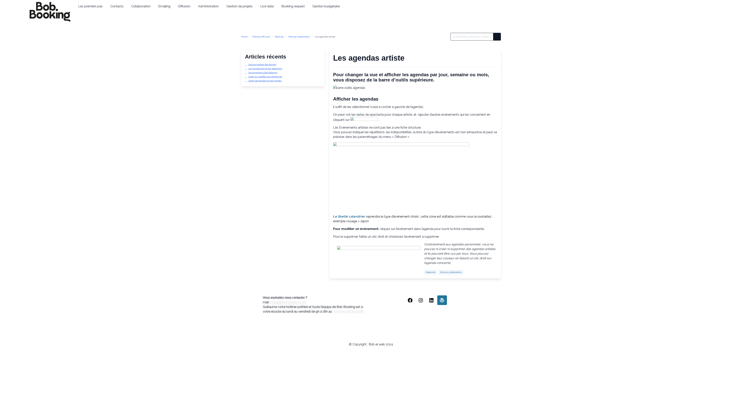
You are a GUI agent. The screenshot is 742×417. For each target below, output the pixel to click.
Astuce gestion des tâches (262, 64)
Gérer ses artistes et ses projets (265, 80)
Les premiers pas (90, 6)
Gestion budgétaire (326, 6)
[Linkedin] (431, 300)
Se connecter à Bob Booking (262, 72)
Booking (279, 36)
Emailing (164, 6)
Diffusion (184, 6)
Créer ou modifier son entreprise (265, 76)
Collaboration (141, 6)
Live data (267, 6)
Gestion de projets (239, 6)
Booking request (293, 6)
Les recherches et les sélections (265, 68)
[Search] (497, 37)
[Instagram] (421, 300)
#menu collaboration (451, 272)
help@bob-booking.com (288, 302)
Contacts (116, 6)
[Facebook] (410, 300)
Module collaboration (299, 36)
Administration (208, 6)
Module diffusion (261, 36)
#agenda (430, 272)
